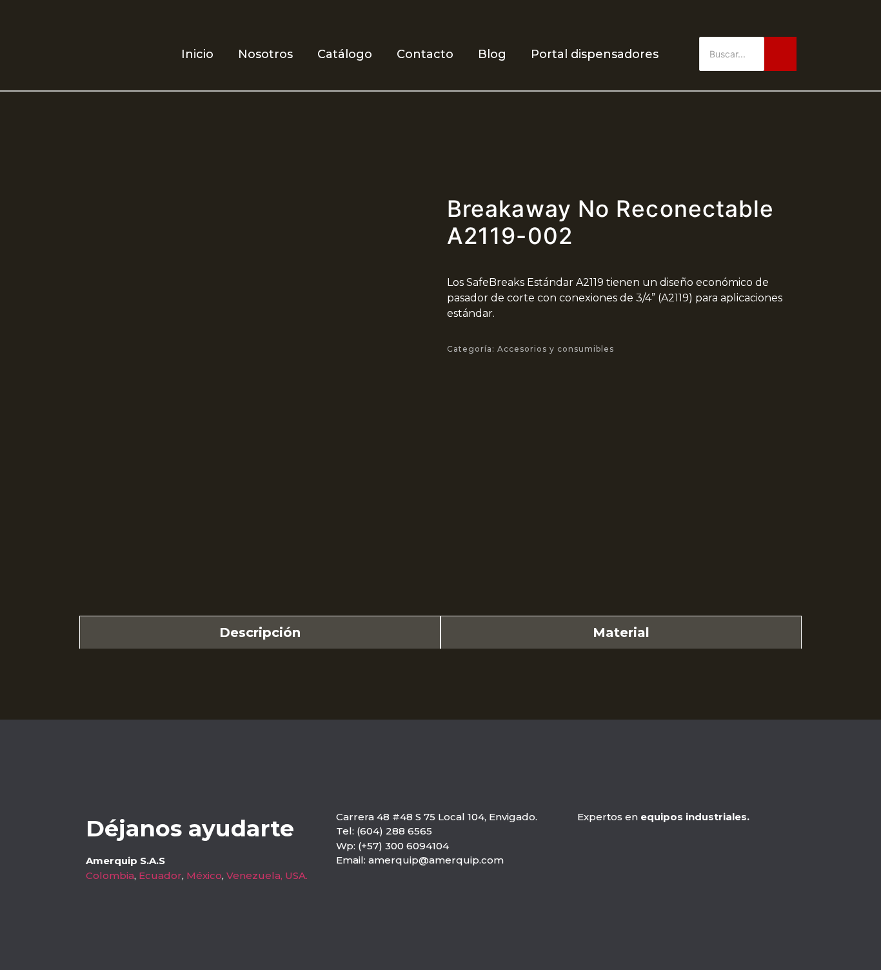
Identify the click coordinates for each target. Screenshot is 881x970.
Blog (492, 54)
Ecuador (160, 875)
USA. (296, 875)
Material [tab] (621, 632)
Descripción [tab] (260, 632)
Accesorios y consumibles (555, 349)
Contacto (425, 54)
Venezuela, (254, 875)
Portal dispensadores (594, 54)
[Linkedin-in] (796, 18)
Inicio (197, 54)
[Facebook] (772, 18)
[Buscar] (780, 54)
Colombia (110, 875)
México (204, 875)
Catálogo (344, 54)
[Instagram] (749, 18)
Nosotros (265, 54)
